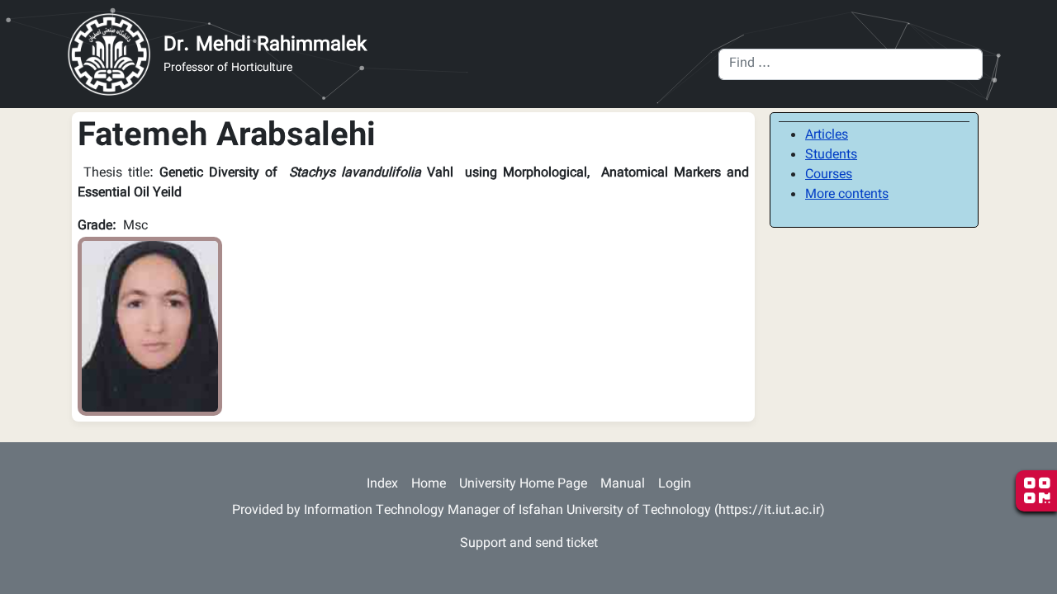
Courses (828, 175)
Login (674, 484)
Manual (622, 484)
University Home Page (523, 484)
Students (831, 155)
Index (382, 484)
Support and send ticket (529, 544)
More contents (847, 195)
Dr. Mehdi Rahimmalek (265, 45)
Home (428, 484)
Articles (826, 135)
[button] (150, 327)
